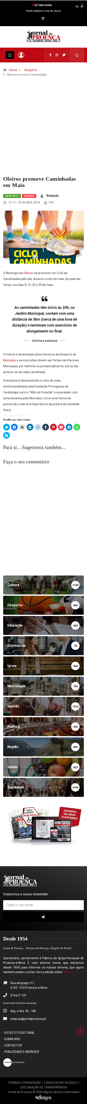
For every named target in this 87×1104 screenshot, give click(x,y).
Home (13, 70)
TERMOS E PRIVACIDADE (24, 1082)
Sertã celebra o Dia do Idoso (43, 10)
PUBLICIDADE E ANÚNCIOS (21, 1051)
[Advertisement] (43, 130)
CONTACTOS (13, 1045)
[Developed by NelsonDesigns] (43, 1097)
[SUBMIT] (43, 917)
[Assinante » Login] (21, 55)
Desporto (30, 70)
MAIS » (68, 972)
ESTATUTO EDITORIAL (19, 1032)
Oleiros (29, 196)
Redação (52, 195)
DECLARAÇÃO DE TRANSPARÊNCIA (43, 1087)
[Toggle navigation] (10, 55)
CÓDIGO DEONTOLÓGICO (60, 1082)
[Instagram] (57, 55)
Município (9, 360)
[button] (77, 6)
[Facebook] (50, 55)
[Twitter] (64, 55)
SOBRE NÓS (12, 1039)
